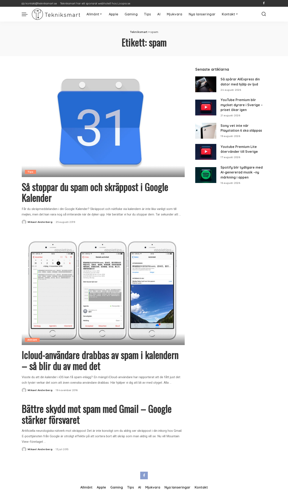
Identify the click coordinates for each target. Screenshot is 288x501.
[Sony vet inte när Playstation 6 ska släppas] (205, 131)
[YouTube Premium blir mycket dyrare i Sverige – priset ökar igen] (205, 107)
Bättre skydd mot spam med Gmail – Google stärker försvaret (97, 414)
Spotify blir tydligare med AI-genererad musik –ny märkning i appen (242, 172)
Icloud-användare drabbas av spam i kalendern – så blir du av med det (100, 360)
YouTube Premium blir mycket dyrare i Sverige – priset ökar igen (242, 105)
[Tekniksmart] (56, 14)
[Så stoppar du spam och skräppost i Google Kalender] (103, 122)
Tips (30, 171)
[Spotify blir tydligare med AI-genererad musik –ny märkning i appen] (205, 175)
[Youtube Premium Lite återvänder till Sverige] (205, 152)
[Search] (263, 14)
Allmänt (32, 339)
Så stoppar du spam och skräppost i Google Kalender (95, 192)
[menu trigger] (27, 14)
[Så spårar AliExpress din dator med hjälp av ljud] (205, 84)
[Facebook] (263, 3)
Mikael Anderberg (40, 222)
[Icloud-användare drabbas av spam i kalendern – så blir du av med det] (103, 290)
